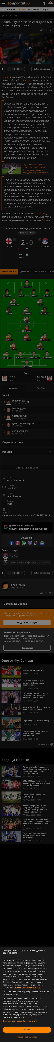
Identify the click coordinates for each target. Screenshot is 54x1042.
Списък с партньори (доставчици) (20, 1021)
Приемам (27, 1029)
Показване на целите (27, 1037)
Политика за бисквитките (27, 987)
